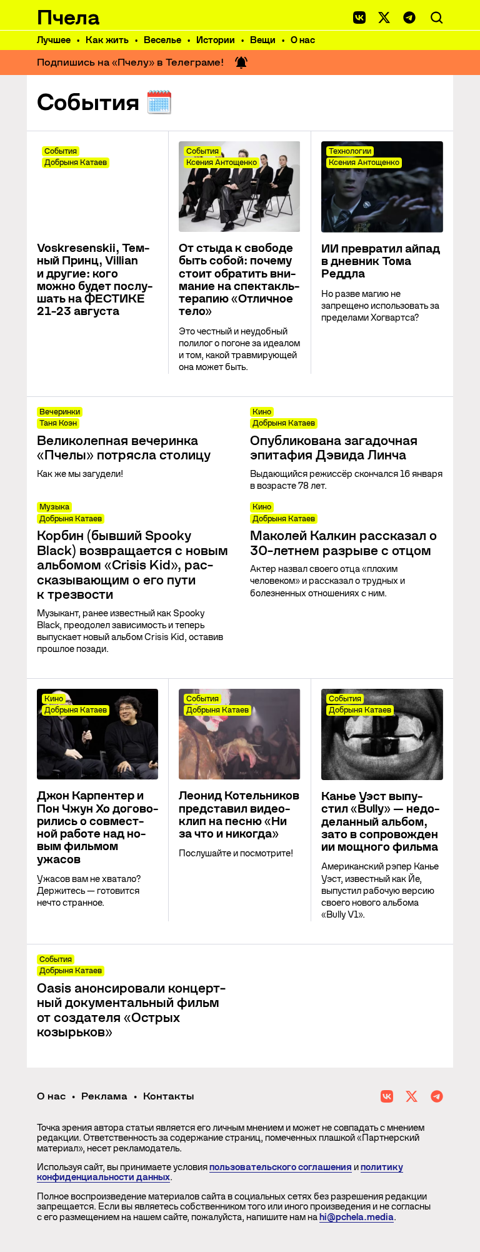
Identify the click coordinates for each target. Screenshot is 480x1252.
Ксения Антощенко (221, 162)
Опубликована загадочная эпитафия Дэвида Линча (334, 448)
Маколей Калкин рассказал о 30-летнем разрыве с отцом (343, 543)
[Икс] (384, 17)
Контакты (168, 1096)
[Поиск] (437, 17)
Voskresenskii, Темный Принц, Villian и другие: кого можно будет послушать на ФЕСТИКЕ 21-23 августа (94, 280)
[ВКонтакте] (359, 17)
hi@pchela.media (356, 1217)
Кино (261, 412)
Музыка (54, 507)
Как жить (107, 40)
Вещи (263, 40)
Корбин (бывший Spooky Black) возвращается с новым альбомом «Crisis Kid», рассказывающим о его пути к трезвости (132, 565)
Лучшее (54, 40)
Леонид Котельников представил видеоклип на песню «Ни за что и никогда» (239, 814)
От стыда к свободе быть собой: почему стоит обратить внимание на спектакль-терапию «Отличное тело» (239, 280)
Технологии (350, 151)
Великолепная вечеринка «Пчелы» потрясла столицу (124, 448)
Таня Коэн (58, 423)
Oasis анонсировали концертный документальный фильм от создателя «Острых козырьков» (131, 1010)
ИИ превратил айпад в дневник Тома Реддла (380, 262)
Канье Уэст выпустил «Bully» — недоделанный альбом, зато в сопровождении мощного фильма (380, 821)
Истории (215, 40)
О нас (303, 40)
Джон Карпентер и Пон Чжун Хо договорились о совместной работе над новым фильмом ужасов (97, 827)
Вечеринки (59, 412)
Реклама (104, 1096)
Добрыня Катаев (75, 162)
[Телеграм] (409, 17)
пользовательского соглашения (280, 1167)
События (60, 151)
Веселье (162, 40)
